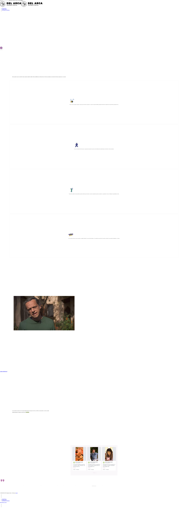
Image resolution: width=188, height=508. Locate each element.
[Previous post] (92, 473)
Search (22, 0)
